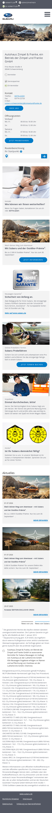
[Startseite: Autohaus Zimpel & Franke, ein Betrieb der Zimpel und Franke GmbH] (8, 16)
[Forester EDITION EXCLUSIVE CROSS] (26, 590)
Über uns (14, 108)
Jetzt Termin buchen (32, 364)
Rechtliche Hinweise (10, 799)
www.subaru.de (26, 794)
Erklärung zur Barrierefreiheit (29, 804)
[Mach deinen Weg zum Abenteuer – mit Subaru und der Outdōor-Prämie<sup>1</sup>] (26, 538)
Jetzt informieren (33, 260)
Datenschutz (7, 804)
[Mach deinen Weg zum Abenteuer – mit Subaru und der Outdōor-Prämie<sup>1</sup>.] (26, 487)
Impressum (27, 799)
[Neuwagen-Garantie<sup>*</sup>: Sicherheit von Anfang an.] (26, 280)
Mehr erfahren (40, 520)
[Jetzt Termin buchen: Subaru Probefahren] (26, 333)
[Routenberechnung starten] (44, 156)
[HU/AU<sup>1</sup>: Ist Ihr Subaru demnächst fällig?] (26, 433)
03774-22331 (20, 96)
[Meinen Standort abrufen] (6, 156)
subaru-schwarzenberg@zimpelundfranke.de (23, 103)
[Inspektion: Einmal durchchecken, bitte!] (26, 384)
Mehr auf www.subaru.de (15, 313)
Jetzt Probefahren (19, 140)
